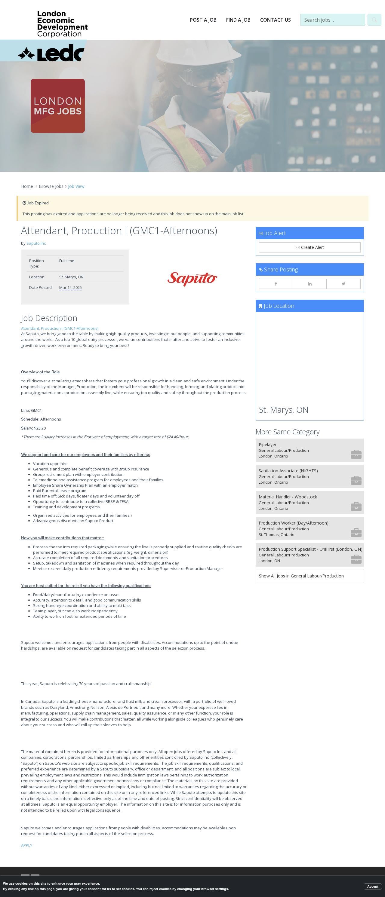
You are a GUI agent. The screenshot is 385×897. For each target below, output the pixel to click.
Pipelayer (284, 450)
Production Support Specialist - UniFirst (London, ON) (310, 554)
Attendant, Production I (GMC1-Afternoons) (59, 328)
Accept (372, 886)
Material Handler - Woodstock (288, 502)
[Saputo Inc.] (192, 280)
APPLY (26, 845)
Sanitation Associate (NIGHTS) (288, 476)
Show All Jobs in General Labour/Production (301, 576)
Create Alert (312, 247)
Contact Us (275, 20)
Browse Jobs (51, 186)
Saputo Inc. (36, 243)
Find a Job (238, 20)
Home (27, 186)
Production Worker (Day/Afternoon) (293, 528)
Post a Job (203, 20)
